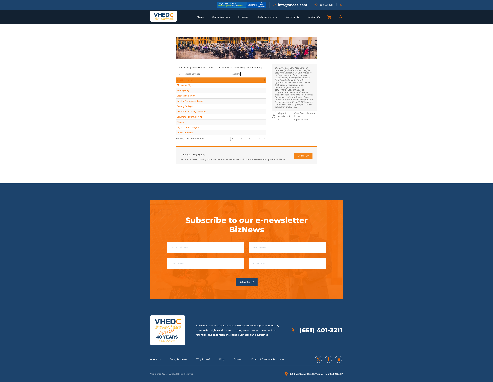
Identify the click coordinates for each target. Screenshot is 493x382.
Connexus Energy (185, 132)
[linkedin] (338, 359)
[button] (264, 80)
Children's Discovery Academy (191, 111)
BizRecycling (183, 90)
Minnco (180, 122)
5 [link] (249, 138)
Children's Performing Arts (189, 117)
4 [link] (245, 138)
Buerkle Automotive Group (190, 101)
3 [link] (241, 138)
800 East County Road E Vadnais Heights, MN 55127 (316, 374)
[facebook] (328, 359)
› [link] (264, 138)
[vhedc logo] (163, 13)
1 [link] (232, 138)
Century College (185, 106)
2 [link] (236, 138)
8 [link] (259, 138)
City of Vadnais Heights (188, 127)
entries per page (192, 74)
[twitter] (318, 359)
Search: (236, 74)
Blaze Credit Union (186, 96)
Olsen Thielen (185, 80)
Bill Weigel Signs (185, 85)
